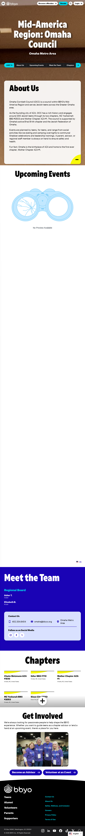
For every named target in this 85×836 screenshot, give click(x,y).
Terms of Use (50, 819)
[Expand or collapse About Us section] (75, 159)
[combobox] (75, 833)
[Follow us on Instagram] (10, 635)
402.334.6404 (19, 621)
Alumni (8, 802)
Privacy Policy (50, 815)
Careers (48, 810)
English (76, 834)
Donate (63, 3)
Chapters (70, 65)
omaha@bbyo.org (43, 621)
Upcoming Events (37, 65)
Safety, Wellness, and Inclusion (57, 806)
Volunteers (10, 807)
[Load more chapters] (42, 701)
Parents (8, 812)
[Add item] (78, 65)
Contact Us (49, 797)
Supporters (11, 818)
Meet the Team (55, 65)
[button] (3, 3)
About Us (20, 65)
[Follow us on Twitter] (22, 635)
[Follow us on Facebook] (16, 635)
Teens (7, 797)
